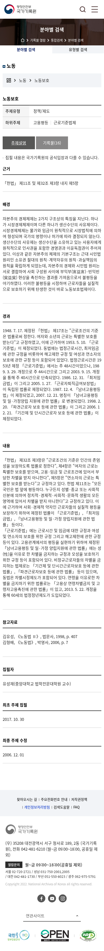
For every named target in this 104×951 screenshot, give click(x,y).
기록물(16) (52, 143)
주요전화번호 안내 (54, 799)
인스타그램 (63, 898)
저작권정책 (79, 799)
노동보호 (41, 80)
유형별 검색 (78, 49)
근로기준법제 (65, 122)
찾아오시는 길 (27, 799)
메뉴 (94, 9)
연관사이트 (35, 916)
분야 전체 (9, 80)
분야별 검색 (26, 49)
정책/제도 (41, 111)
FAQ (76, 806)
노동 (22, 80)
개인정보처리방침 (37, 806)
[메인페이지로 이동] (20, 9)
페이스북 (41, 898)
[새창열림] (18, 933)
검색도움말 (62, 806)
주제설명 (18, 143)
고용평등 (40, 122)
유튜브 (52, 898)
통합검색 (82, 9)
